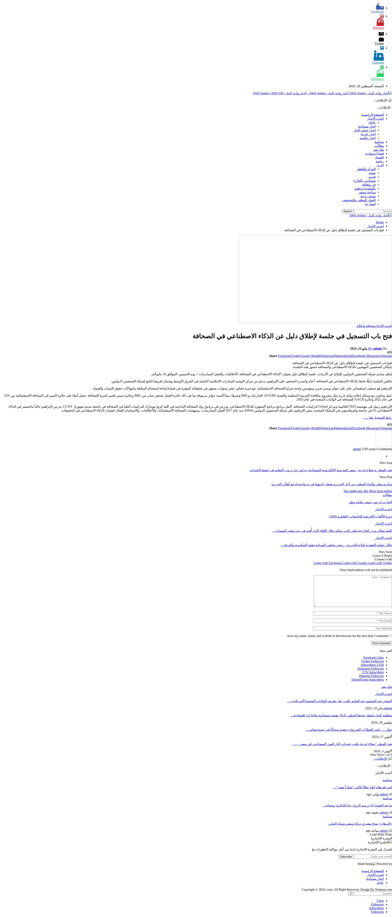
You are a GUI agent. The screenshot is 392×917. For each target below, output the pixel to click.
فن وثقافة (369, 184)
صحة (372, 173)
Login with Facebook (328, 563)
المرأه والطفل (366, 169)
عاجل (372, 122)
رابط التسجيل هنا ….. (377, 417)
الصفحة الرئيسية (373, 114)
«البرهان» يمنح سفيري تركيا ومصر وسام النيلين (360, 823)
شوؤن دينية (368, 196)
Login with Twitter (380, 563)
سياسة (379, 142)
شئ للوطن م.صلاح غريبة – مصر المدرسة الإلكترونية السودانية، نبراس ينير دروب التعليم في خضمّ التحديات (320, 470)
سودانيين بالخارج (364, 180)
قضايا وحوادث (374, 153)
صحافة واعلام (365, 326)
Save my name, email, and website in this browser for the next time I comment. (337, 636)
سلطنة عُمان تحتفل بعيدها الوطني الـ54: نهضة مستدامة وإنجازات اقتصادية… (341, 715)
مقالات (379, 145)
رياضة (380, 161)
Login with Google (355, 563)
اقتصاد (379, 157)
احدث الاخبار (375, 118)
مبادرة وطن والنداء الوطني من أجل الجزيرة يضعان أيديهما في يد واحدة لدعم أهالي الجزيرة (332, 484)
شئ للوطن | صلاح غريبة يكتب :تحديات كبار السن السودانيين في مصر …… (342, 744)
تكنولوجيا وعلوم (365, 188)
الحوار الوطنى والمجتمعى (359, 200)
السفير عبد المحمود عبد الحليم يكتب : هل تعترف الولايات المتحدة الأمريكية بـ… (339, 701)
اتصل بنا (370, 204)
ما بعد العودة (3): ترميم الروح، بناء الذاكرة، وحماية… (357, 805)
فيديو (372, 176)
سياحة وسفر (367, 192)
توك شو (379, 149)
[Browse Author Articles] (384, 445)
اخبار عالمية (368, 138)
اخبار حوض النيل (365, 130)
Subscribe (346, 856)
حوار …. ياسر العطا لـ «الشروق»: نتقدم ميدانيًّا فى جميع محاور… (349, 729)
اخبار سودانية (367, 126)
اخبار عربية (368, 134)
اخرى (380, 165)
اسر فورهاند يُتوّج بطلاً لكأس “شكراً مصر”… (362, 787)
